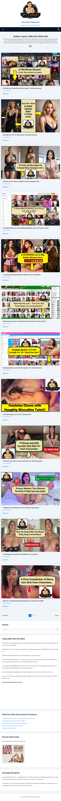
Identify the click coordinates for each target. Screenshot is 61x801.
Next (57, 615)
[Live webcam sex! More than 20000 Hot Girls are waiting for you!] (13, 753)
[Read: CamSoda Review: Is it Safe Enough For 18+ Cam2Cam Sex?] (30, 348)
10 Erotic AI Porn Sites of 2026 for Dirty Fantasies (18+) (21, 181)
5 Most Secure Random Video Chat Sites (12, 725)
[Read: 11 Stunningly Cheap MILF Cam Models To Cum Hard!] (30, 535)
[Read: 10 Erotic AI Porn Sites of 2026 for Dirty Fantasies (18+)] (30, 162)
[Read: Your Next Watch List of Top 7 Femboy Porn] (30, 395)
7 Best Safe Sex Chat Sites (8, 728)
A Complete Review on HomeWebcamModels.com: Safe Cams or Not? (26, 228)
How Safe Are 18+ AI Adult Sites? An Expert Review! (20, 135)
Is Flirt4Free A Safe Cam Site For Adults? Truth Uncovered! (22, 88)
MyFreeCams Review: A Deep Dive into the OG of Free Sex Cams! (24, 321)
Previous (5, 615)
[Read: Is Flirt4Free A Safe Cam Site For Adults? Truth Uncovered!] (30, 69)
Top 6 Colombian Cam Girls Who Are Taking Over (14, 723)
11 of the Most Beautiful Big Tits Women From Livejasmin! (21, 274)
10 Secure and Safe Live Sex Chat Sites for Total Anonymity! (22, 461)
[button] (59, 29)
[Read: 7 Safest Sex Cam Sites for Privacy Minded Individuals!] (30, 488)
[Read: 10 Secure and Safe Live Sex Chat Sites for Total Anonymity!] (30, 442)
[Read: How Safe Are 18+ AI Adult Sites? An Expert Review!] (30, 115)
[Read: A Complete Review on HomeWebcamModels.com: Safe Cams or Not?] (30, 209)
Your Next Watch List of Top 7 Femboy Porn (17, 414)
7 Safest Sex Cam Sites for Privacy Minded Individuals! (21, 507)
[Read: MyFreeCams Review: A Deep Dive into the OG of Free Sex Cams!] (30, 302)
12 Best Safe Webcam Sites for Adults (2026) (13, 721)
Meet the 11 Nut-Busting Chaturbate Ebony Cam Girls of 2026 (23, 601)
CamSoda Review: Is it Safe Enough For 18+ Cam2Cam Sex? (22, 368)
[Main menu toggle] (3, 29)
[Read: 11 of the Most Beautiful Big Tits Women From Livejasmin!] (30, 255)
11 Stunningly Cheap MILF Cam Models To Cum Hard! (20, 554)
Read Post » (6, 94)
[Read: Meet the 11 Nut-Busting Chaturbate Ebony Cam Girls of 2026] (30, 581)
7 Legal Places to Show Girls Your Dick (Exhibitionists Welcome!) (18, 718)
